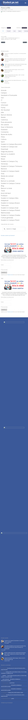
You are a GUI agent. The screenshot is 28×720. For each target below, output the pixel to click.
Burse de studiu (6, 134)
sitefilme (4, 675)
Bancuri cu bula (6, 188)
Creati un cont (10, 274)
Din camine (5, 125)
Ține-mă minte (5, 269)
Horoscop (4, 164)
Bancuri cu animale (8, 181)
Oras (2, 174)
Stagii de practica (7, 151)
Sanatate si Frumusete (9, 95)
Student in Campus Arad (9, 208)
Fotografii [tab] (8, 31)
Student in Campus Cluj (9, 161)
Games (3, 156)
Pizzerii (9, 27)
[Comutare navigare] (25, 3)
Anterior (3, 42)
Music (3, 159)
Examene (4, 129)
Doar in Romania (7, 127)
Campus (4, 93)
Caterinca (4, 120)
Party (3, 178)
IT (1, 100)
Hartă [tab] (14, 31)
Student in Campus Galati (10, 171)
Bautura (4, 169)
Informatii (4, 105)
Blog (2, 186)
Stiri (2, 98)
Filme (3, 137)
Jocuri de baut (6, 193)
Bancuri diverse (6, 115)
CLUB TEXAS (12, 682)
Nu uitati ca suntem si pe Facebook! (8, 235)
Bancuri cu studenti (8, 154)
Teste (3, 191)
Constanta (4, 132)
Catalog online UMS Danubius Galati (15, 692)
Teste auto (5, 205)
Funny (3, 107)
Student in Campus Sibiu (9, 198)
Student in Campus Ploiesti (10, 210)
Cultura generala (7, 218)
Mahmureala (5, 213)
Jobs (2, 112)
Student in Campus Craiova (10, 183)
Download (4, 149)
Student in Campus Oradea (10, 215)
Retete (3, 117)
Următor (24, 42)
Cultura (3, 139)
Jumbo (12, 698)
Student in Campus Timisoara (11, 166)
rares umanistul (5, 679)
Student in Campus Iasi (9, 147)
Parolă (2, 264)
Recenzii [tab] (19, 31)
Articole (3, 90)
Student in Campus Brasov (10, 203)
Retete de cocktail (7, 176)
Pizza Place (24, 27)
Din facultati (5, 110)
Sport (3, 142)
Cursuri (3, 103)
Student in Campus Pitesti (10, 220)
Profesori (4, 196)
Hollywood (4, 200)
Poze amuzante (6, 122)
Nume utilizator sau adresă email (7, 260)
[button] (3, 18)
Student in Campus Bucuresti (11, 144)
